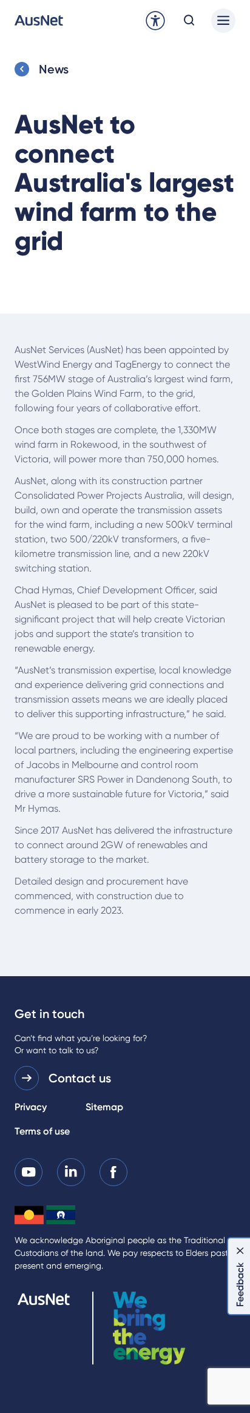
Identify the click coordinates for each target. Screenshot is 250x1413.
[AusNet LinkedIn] (71, 1171)
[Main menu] (223, 20)
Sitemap (104, 1107)
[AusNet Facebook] (113, 1171)
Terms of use (42, 1131)
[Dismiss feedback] (240, 1250)
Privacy (31, 1107)
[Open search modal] (189, 20)
